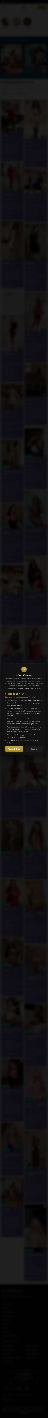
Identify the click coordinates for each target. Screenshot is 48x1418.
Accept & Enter (14, 749)
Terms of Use (24, 740)
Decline (34, 749)
